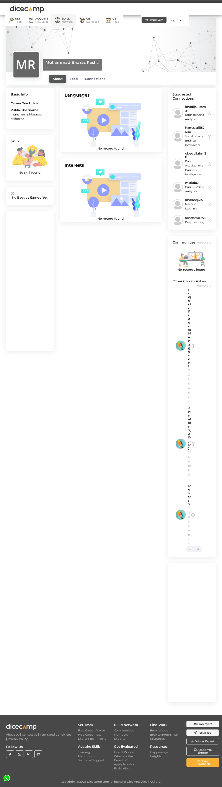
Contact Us (29, 734)
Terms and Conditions (55, 734)
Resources (157, 738)
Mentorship (86, 756)
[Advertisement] (30, 281)
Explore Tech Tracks (92, 738)
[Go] (193, 345)
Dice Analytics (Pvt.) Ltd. (144, 781)
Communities (124, 730)
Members (121, 734)
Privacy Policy (18, 739)
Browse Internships (164, 734)
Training (84, 752)
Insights (156, 756)
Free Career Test (89, 734)
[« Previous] (190, 549)
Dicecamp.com (98, 781)
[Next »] (198, 549)
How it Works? (124, 752)
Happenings (159, 752)
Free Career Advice (91, 730)
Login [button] (174, 20)
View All (202, 242)
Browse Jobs (159, 730)
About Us (12, 734)
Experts (119, 738)
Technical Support (91, 760)
